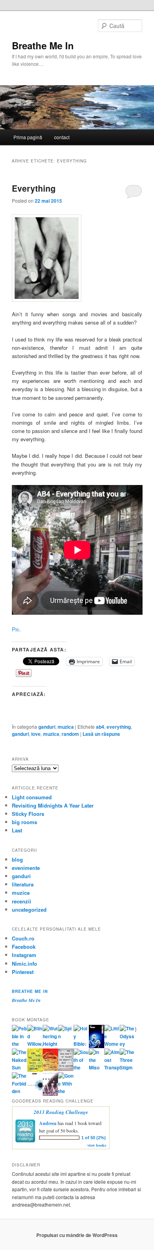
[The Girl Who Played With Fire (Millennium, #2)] (50, 1069)
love (36, 733)
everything (119, 726)
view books (96, 1145)
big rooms (24, 822)
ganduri (46, 726)
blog (17, 859)
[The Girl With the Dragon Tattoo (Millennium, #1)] (35, 1069)
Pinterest (23, 972)
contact (61, 137)
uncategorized (29, 909)
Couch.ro (23, 938)
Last (17, 830)
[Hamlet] (96, 1046)
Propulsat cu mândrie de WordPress (77, 1235)
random (70, 733)
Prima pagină (27, 137)
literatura (23, 884)
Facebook (24, 946)
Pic (15, 629)
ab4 (100, 726)
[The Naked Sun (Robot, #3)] (19, 1067)
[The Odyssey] (127, 1043)
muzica (66, 726)
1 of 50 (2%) (93, 1137)
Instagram (24, 955)
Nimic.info (24, 963)
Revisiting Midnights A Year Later (53, 805)
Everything (34, 188)
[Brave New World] (50, 1093)
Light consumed (32, 797)
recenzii (21, 901)
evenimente (26, 867)
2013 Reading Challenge (61, 1112)
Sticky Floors (28, 813)
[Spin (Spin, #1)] (65, 1036)
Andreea (47, 1123)
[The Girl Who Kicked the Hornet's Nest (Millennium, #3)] (65, 1069)
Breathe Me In (43, 45)
